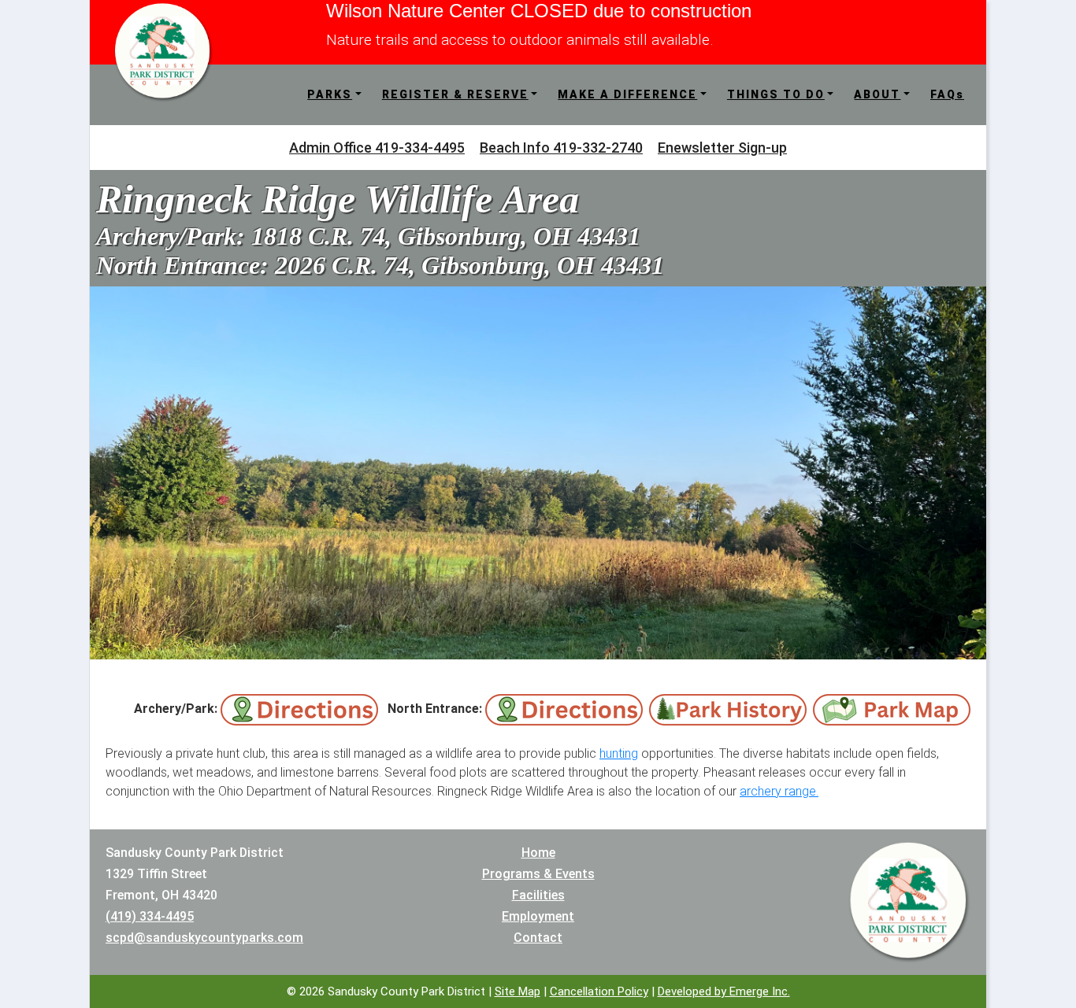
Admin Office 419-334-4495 (377, 147)
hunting (618, 753)
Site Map (517, 991)
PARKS (329, 94)
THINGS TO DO (776, 94)
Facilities (538, 895)
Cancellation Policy (599, 991)
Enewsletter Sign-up (722, 147)
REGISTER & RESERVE (455, 94)
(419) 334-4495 (150, 916)
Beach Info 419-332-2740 (561, 147)
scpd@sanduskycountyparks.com (204, 937)
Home (538, 852)
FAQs (947, 94)
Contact (538, 937)
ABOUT (877, 94)
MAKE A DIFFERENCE (627, 94)
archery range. (779, 791)
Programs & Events (538, 873)
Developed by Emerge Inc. (724, 991)
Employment (538, 916)
